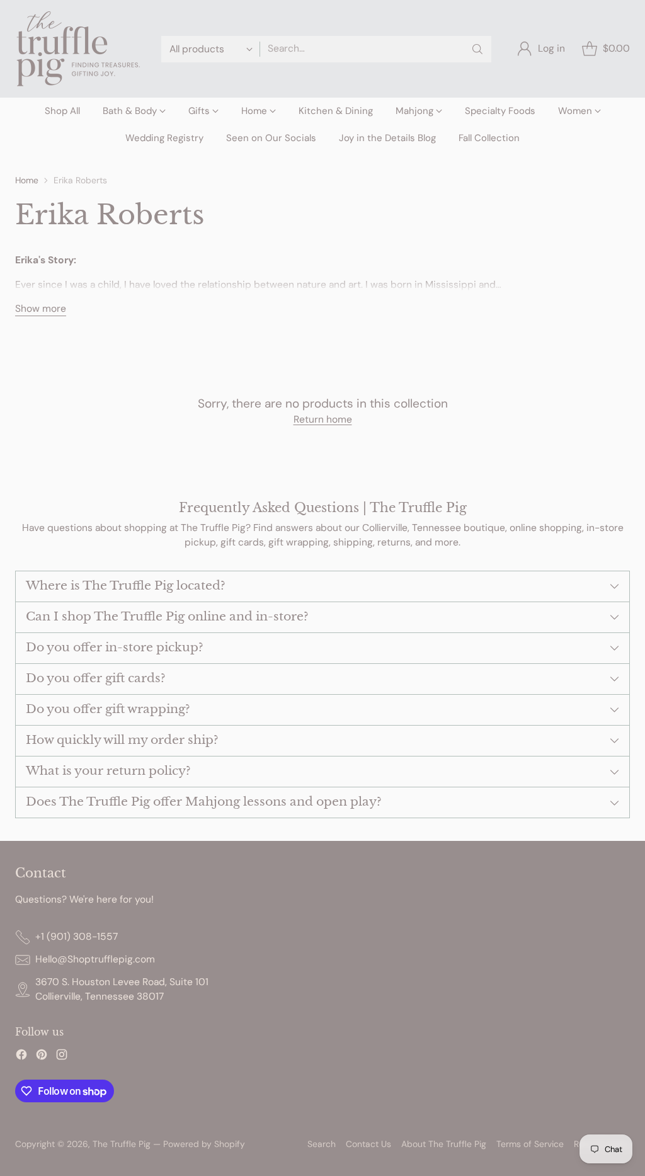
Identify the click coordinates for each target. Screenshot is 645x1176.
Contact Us (368, 1144)
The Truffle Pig (122, 1144)
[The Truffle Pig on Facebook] (21, 1056)
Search (321, 1144)
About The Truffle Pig (443, 1144)
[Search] (477, 49)
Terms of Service (530, 1144)
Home (26, 180)
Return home (323, 419)
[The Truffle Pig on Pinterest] (41, 1056)
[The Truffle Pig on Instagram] (61, 1056)
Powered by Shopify (204, 1144)
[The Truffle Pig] (78, 49)
